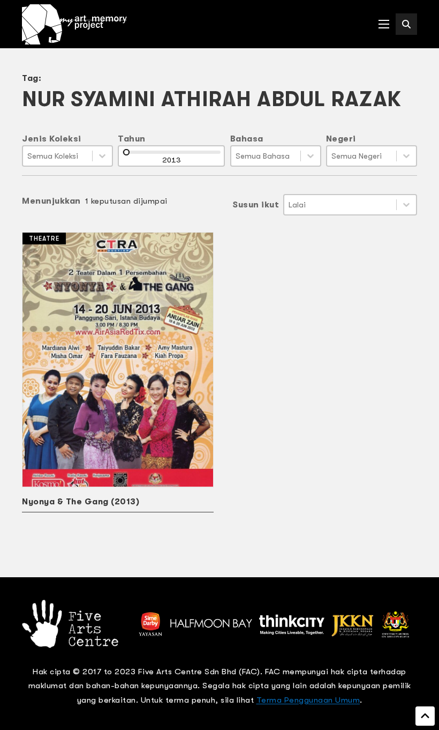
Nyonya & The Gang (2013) (80, 501)
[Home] (74, 24)
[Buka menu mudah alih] (384, 24)
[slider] (126, 152)
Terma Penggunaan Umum (308, 700)
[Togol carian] (406, 24)
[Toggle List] (102, 156)
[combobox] (57, 156)
